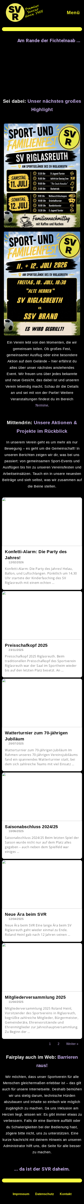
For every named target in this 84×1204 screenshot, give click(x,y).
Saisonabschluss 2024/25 (31, 826)
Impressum (21, 1194)
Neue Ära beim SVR (26, 914)
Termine (41, 405)
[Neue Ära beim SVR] (42, 884)
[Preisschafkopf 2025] (42, 615)
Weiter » (72, 1044)
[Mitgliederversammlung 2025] (42, 967)
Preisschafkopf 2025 (26, 645)
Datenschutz (44, 1194)
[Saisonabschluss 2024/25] (42, 796)
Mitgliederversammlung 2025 (35, 997)
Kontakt (65, 1194)
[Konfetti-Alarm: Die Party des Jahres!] (42, 521)
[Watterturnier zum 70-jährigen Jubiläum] (42, 703)
